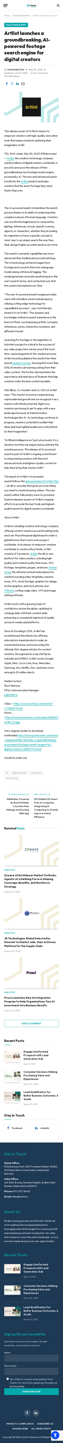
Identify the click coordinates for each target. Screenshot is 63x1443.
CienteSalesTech (15, 69)
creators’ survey (21, 363)
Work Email (10, 1365)
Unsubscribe (20, 1428)
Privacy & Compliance (20, 1423)
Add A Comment (31, 1023)
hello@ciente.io (19, 1196)
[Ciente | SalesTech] (31, 5)
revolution (36, 772)
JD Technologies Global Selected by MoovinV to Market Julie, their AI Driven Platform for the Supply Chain (30, 942)
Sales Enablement (21, 15)
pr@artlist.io (11, 694)
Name (7, 1352)
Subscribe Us (45, 1423)
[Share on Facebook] (6, 83)
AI (7, 772)
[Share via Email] (22, 83)
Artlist (10, 158)
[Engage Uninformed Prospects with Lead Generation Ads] (12, 1056)
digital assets (19, 772)
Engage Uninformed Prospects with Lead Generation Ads (36, 1055)
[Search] (58, 5)
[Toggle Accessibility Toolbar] (55, 1435)
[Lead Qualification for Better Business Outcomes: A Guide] (12, 1096)
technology (12, 778)
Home (7, 15)
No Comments (40, 73)
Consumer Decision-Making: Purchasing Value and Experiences (41, 1075)
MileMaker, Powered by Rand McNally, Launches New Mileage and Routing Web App (17, 806)
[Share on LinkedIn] (17, 83)
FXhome (9, 590)
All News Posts (41, 1428)
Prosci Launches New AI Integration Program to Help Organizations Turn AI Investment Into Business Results (29, 1001)
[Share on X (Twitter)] (12, 83)
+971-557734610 (21, 1191)
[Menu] (5, 5)
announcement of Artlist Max (42, 481)
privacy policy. (17, 1386)
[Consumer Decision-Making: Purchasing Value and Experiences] (12, 1076)
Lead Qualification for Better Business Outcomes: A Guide (41, 1095)
